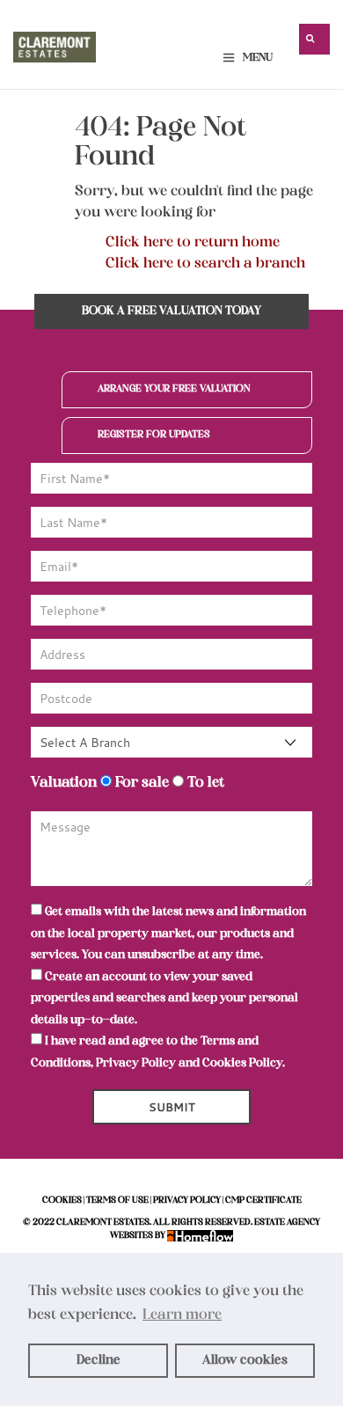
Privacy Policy (136, 1063)
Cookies (62, 1201)
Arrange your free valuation (174, 388)
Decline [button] (98, 1360)
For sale (140, 783)
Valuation (64, 783)
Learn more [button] (182, 1315)
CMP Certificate (263, 1201)
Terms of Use (117, 1201)
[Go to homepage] (54, 43)
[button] (314, 39)
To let (204, 783)
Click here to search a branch (205, 264)
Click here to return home (193, 243)
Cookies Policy (242, 1063)
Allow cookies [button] (245, 1360)
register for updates (154, 434)
